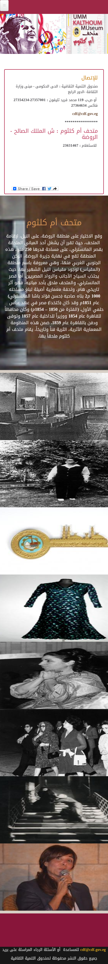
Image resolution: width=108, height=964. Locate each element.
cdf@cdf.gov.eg (85, 114)
